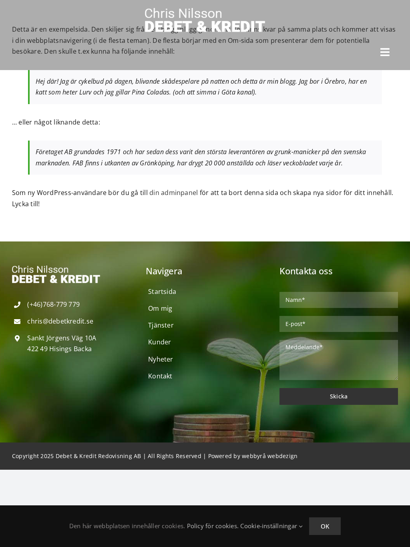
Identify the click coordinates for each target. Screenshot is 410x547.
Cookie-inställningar (269, 526)
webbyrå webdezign (269, 456)
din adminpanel (173, 192)
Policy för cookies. (213, 526)
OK (325, 526)
